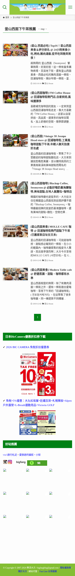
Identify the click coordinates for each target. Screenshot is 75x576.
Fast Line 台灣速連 (48, 571)
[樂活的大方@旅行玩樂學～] (37, 7)
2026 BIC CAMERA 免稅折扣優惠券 (27, 347)
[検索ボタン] (4, 7)
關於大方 (22, 571)
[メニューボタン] (70, 7)
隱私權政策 (65, 567)
